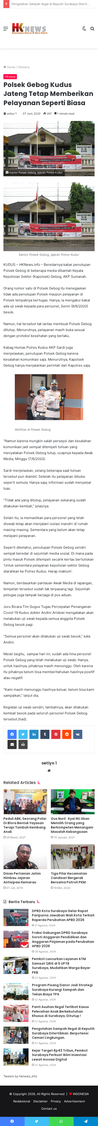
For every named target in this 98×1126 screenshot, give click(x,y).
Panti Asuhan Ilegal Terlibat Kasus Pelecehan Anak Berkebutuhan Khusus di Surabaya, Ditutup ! (60, 1011)
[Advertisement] (63, 25)
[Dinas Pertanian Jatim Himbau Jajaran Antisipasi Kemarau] (25, 856)
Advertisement (74, 1101)
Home (10, 67)
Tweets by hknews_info (20, 1076)
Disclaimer (40, 1101)
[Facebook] (12, 734)
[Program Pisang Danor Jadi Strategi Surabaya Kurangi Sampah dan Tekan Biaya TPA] (15, 991)
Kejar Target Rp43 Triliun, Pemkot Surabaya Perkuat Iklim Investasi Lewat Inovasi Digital (60, 1055)
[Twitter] (23, 734)
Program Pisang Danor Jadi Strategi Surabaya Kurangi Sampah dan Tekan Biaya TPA (62, 989)
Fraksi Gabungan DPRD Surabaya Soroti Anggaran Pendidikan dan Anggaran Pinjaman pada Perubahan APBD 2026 (63, 939)
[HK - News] (29, 28)
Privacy (56, 1101)
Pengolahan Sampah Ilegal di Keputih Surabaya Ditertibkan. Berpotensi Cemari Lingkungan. (63, 1033)
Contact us (49, 1108)
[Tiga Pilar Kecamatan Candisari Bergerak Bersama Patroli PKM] (73, 856)
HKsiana (23, 67)
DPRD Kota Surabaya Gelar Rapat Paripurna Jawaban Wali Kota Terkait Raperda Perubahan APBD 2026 (63, 915)
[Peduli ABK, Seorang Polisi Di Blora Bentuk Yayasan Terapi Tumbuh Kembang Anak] (25, 801)
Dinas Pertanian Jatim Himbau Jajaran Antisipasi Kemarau (22, 878)
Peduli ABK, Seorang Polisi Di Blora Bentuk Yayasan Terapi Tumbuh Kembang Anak (24, 825)
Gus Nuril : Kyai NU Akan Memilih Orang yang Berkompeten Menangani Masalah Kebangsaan (72, 825)
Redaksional (21, 1101)
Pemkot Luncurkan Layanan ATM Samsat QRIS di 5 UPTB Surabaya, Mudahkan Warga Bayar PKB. (61, 966)
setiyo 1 (12, 113)
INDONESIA (81, 1094)
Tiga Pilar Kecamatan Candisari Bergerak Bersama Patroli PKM (69, 878)
